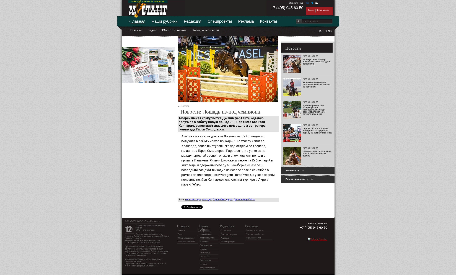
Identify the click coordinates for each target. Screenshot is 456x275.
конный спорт (193, 199)
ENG (329, 31)
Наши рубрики (165, 21)
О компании (226, 230)
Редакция (192, 21)
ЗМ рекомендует (207, 267)
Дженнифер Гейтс (244, 199)
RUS (321, 31)
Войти (311, 10)
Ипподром (204, 241)
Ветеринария (205, 260)
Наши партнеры (228, 241)
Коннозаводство (207, 238)
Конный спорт (206, 234)
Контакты (268, 21)
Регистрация (323, 10)
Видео (152, 30)
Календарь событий (206, 30)
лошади (206, 199)
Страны (203, 249)
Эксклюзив (205, 252)
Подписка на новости (300, 179)
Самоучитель (206, 245)
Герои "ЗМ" (205, 256)
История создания (229, 234)
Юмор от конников (174, 30)
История (204, 264)
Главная (137, 21)
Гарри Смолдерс (222, 199)
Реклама (246, 21)
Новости (136, 30)
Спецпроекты (220, 21)
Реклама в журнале (254, 230)
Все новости (295, 170)
